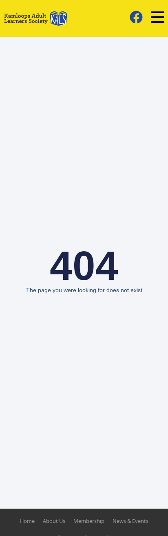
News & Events (130, 521)
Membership (88, 521)
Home (27, 521)
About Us (54, 521)
